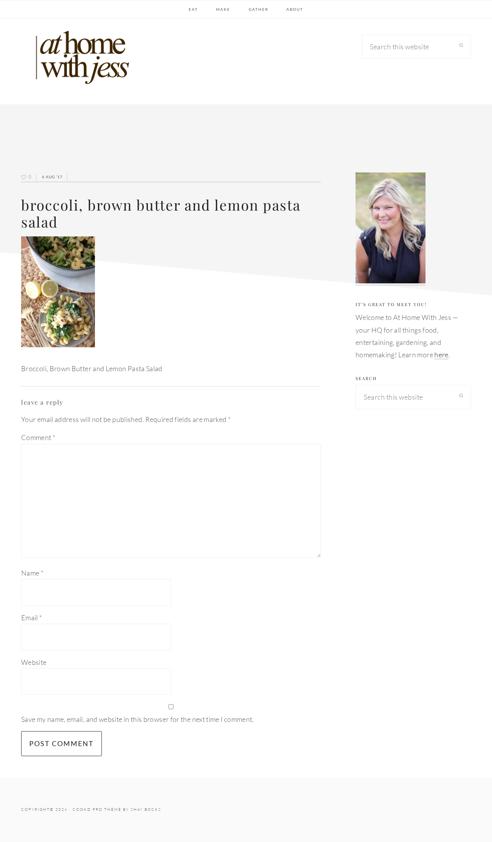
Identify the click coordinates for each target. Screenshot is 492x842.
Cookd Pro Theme (97, 809)
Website (34, 662)
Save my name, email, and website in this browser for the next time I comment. (137, 719)
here (441, 354)
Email (31, 617)
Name (32, 573)
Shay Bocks (146, 809)
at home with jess (78, 59)
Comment (38, 437)
